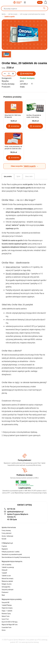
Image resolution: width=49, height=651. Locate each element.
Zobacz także (28, 176)
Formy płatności (6, 533)
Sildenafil (4, 570)
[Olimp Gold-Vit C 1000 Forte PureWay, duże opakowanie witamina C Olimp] (14, 107)
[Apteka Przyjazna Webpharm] (17, 2)
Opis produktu (8, 176)
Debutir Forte (5, 616)
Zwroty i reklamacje (7, 536)
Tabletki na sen (6, 575)
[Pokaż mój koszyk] (45, 2)
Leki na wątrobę (6, 564)
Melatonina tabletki (7, 581)
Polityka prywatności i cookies (10, 552)
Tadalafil (4, 573)
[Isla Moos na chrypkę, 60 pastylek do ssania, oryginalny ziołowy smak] (35, 107)
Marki (3, 595)
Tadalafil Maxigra (7, 605)
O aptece (4, 546)
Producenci (5, 592)
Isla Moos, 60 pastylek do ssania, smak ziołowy (33, 116)
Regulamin (5, 549)
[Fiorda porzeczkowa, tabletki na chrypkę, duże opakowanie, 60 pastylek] (14, 139)
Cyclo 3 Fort (5, 619)
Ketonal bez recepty (7, 578)
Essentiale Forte (6, 627)
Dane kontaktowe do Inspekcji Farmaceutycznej (16, 557)
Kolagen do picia (6, 584)
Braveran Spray (6, 613)
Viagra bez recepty (7, 608)
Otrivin (4, 630)
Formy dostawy (6, 530)
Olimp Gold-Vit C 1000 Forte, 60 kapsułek (13, 116)
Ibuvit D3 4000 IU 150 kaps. (10, 622)
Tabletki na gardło (30, 166)
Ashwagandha (6, 587)
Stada (22, 86)
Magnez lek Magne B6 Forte (9, 624)
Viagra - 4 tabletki (7, 611)
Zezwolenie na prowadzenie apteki (12, 554)
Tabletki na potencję (8, 567)
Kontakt (4, 539)
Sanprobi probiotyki (7, 589)
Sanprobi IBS (5, 602)
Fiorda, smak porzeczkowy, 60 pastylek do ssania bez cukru (13, 147)
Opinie (18, 176)
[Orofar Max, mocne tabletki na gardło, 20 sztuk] (7, 54)
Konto (39, 2)
